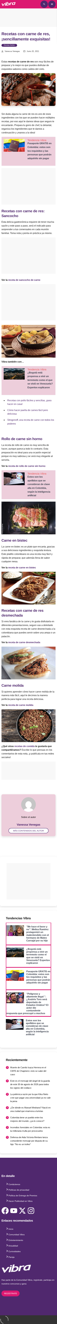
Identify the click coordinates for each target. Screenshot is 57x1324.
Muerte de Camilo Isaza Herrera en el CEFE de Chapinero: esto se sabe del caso (28, 1071)
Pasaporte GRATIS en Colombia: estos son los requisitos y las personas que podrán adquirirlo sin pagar (39, 150)
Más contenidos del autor (28, 831)
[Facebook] (5, 1210)
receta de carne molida (20, 705)
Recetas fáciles (9, 45)
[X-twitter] (22, 1210)
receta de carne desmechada (24, 642)
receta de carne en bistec (22, 567)
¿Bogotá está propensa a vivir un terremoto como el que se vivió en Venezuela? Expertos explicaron (40, 380)
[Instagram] (31, 1210)
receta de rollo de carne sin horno (26, 466)
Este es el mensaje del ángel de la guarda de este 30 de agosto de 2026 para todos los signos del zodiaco (30, 1084)
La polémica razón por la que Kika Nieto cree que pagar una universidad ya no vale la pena (30, 1097)
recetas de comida (24, 746)
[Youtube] (13, 1210)
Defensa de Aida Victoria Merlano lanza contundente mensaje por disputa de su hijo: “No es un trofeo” (29, 1140)
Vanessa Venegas (12, 51)
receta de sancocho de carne (24, 280)
